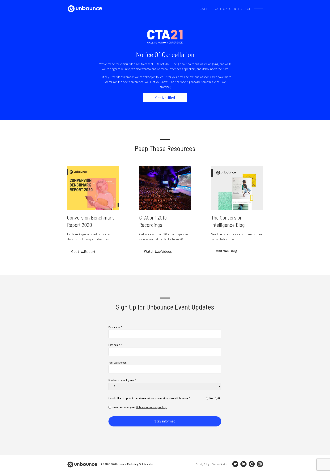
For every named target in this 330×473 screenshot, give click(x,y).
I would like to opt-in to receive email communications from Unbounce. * (149, 398)
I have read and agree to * (140, 407)
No (219, 398)
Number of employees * (122, 380)
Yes (211, 398)
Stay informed (165, 421)
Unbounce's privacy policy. (151, 407)
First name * (115, 327)
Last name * (115, 345)
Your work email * (118, 362)
